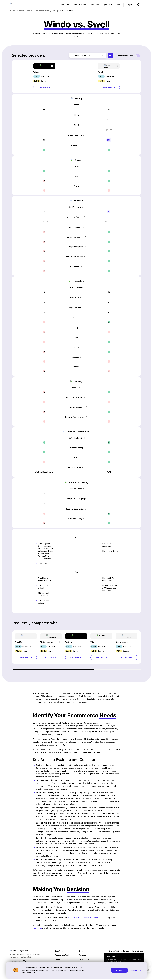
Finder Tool (37, 928)
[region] (76, 650)
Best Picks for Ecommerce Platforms (83, 917)
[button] (44, 76)
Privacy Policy (136, 970)
